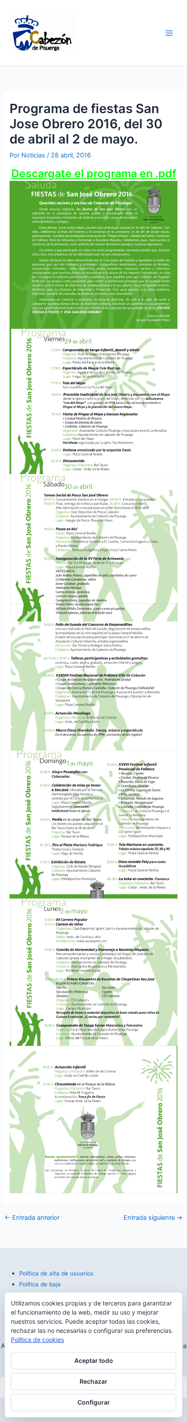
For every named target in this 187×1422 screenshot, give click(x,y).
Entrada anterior (32, 1218)
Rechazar (93, 1381)
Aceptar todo (93, 1360)
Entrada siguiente (153, 1218)
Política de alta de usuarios (56, 1273)
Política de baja (40, 1284)
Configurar (93, 1402)
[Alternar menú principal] (169, 33)
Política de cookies (37, 1339)
